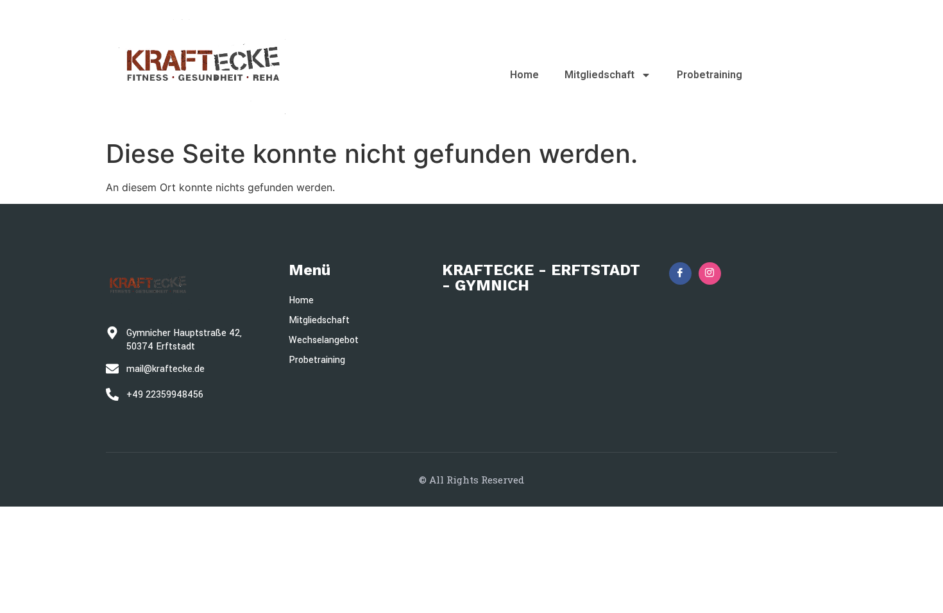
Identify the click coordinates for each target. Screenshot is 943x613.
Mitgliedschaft (599, 75)
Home (524, 75)
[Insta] (710, 273)
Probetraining (709, 75)
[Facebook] (680, 273)
